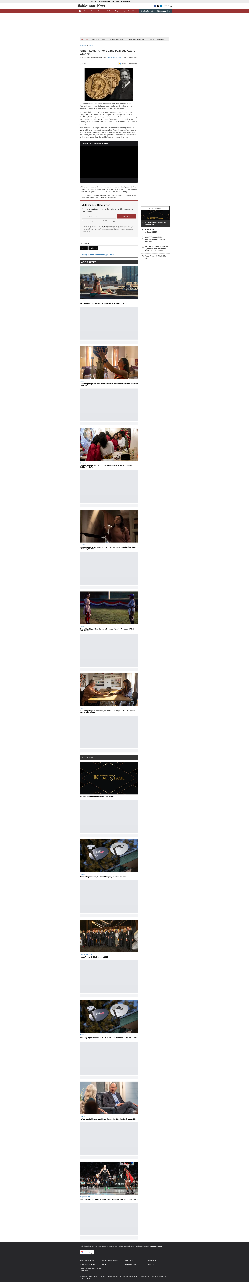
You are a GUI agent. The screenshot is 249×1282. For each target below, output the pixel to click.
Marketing (83, 45)
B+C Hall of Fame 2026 (157, 39)
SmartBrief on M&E (98, 39)
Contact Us (150, 1264)
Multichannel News (123, 1)
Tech (93, 11)
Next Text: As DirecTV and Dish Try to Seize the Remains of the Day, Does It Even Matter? (156, 249)
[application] (109, 162)
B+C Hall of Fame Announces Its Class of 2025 (155, 231)
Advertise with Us (130, 1264)
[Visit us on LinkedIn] (161, 6)
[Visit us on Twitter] (158, 6)
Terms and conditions (87, 1260)
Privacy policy (128, 1260)
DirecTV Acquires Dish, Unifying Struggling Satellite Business (155, 239)
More (130, 11)
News (86, 11)
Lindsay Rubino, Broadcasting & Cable (94, 57)
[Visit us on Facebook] (155, 6)
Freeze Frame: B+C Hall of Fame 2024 (156, 257)
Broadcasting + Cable (106, 1)
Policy (109, 11)
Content (91, 45)
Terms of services (107, 226)
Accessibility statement (87, 1264)
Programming (120, 11)
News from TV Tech (116, 39)
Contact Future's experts (110, 1260)
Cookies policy (151, 1260)
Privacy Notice (90, 228)
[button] (168, 6)
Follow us (124, 63)
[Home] (79, 11)
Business (101, 11)
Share (84, 63)
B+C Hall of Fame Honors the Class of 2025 (155, 224)
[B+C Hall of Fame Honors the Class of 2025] (155, 218)
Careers (104, 1264)
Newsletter (134, 63)
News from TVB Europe (136, 39)
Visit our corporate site (154, 1246)
